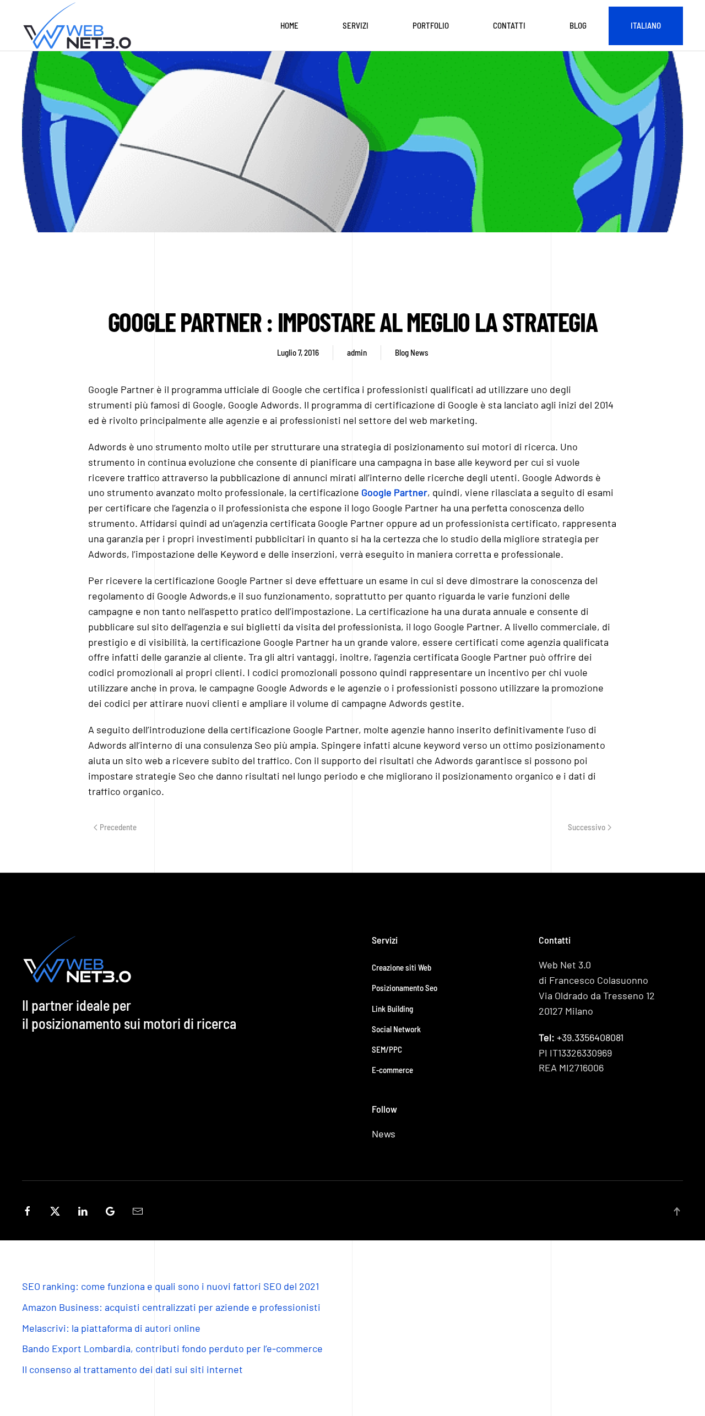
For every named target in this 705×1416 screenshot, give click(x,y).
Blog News (412, 352)
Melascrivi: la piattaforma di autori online (111, 1328)
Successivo (586, 827)
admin (357, 352)
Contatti (509, 25)
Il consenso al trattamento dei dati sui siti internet (132, 1369)
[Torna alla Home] (79, 25)
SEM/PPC (387, 1049)
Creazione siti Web (401, 967)
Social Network (396, 1029)
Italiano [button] (646, 25)
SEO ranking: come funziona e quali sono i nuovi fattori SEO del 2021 (170, 1286)
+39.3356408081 (581, 1037)
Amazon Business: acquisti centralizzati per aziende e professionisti (171, 1307)
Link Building (392, 1009)
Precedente (118, 827)
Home (289, 25)
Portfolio (431, 25)
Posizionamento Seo (404, 988)
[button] (677, 1211)
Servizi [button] (355, 25)
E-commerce (392, 1070)
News (383, 1134)
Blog (578, 25)
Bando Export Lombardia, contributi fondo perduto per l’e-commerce (172, 1348)
